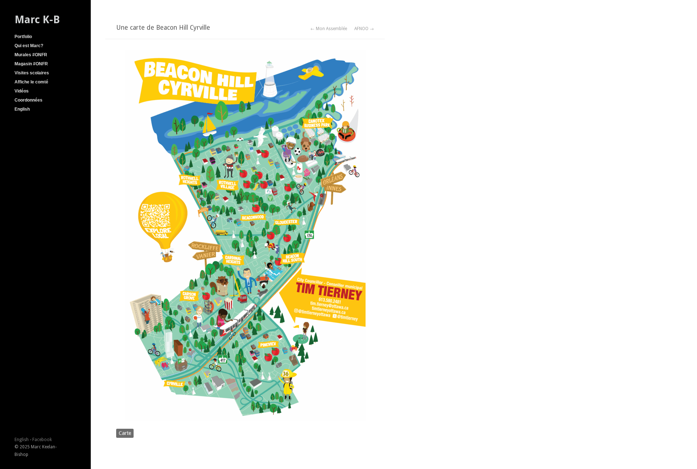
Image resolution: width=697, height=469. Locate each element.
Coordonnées (28, 100)
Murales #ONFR (31, 54)
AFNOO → (364, 28)
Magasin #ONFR (31, 63)
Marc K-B (37, 19)
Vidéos (22, 91)
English (22, 109)
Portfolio (23, 36)
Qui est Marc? (29, 45)
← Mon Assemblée (328, 28)
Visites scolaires (32, 72)
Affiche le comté (31, 82)
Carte (125, 433)
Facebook (42, 439)
